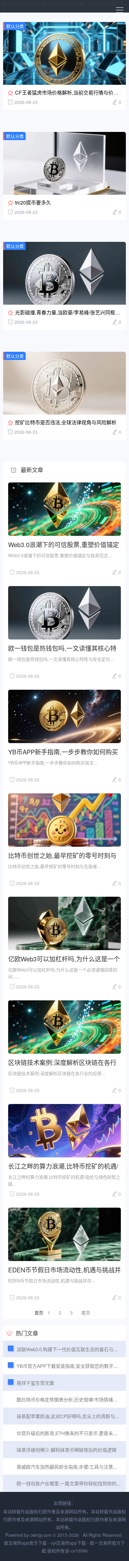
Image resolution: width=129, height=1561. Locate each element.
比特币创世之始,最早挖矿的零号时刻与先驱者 (62, 855)
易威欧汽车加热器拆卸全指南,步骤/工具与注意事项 (69, 1466)
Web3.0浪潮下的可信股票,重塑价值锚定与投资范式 (63, 544)
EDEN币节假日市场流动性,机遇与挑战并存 (64, 1269)
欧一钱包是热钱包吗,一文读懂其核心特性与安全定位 (62, 648)
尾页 (85, 1312)
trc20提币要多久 (33, 202)
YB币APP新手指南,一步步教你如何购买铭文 (63, 751)
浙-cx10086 (76, 1550)
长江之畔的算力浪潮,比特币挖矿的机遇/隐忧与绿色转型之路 (63, 1166)
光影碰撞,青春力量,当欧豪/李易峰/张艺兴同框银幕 (70, 312)
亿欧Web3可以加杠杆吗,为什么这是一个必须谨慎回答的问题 (64, 958)
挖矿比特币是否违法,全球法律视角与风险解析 (65, 422)
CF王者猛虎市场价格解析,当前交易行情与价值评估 (71, 92)
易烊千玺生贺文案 (35, 1382)
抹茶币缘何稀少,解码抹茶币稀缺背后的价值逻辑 (66, 1449)
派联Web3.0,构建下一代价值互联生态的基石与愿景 (70, 1349)
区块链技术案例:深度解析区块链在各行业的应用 (62, 1062)
